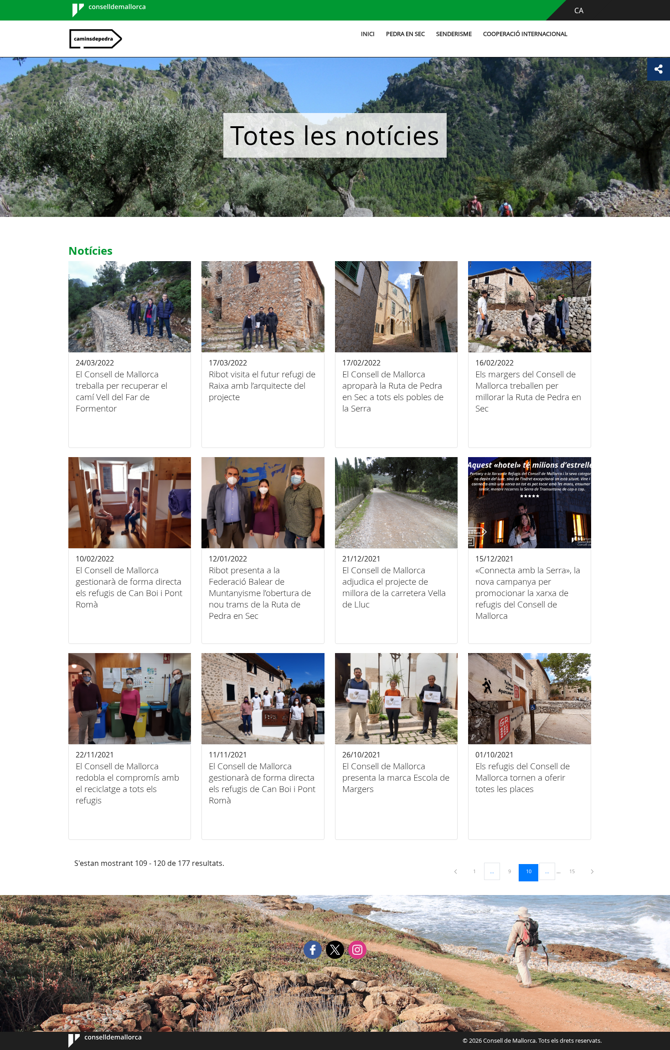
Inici (368, 34)
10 (532, 871)
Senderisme (454, 34)
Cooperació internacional (525, 34)
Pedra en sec (405, 34)
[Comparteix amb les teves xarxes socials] (658, 69)
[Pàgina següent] (592, 871)
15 (575, 871)
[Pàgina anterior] (456, 871)
